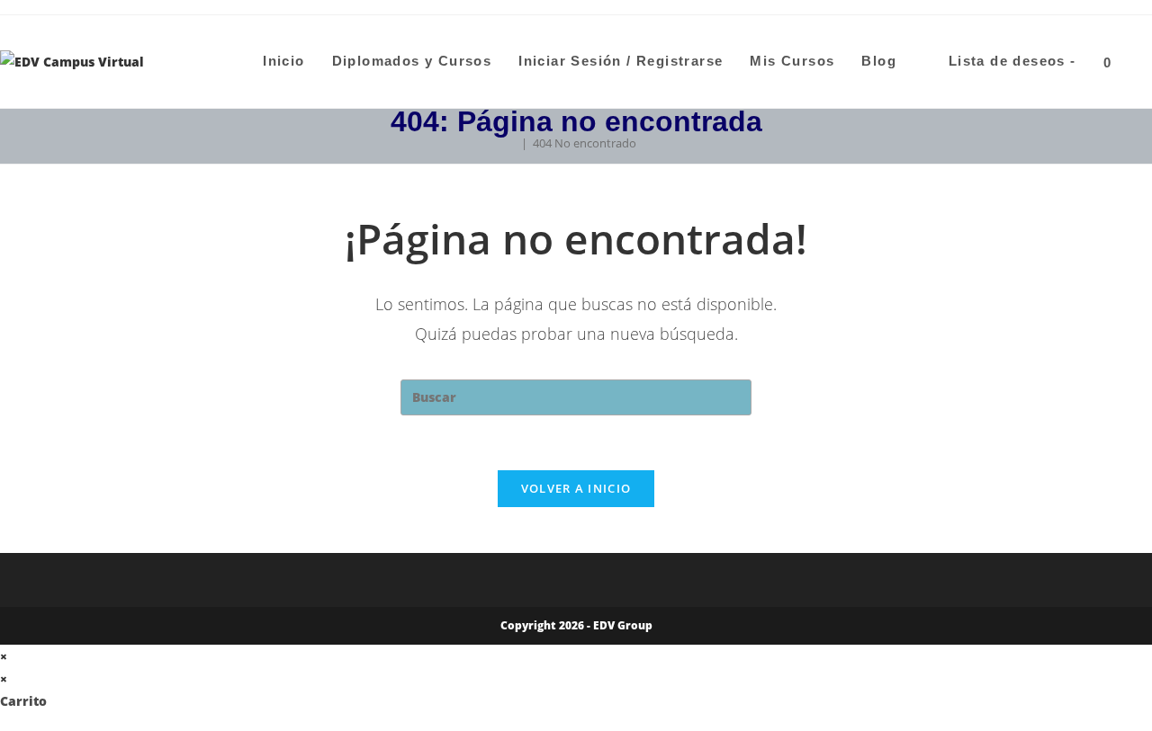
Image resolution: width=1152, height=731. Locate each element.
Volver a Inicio (576, 488)
